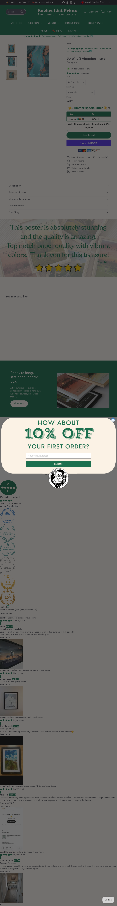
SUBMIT (58, 464)
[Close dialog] (113, 419)
